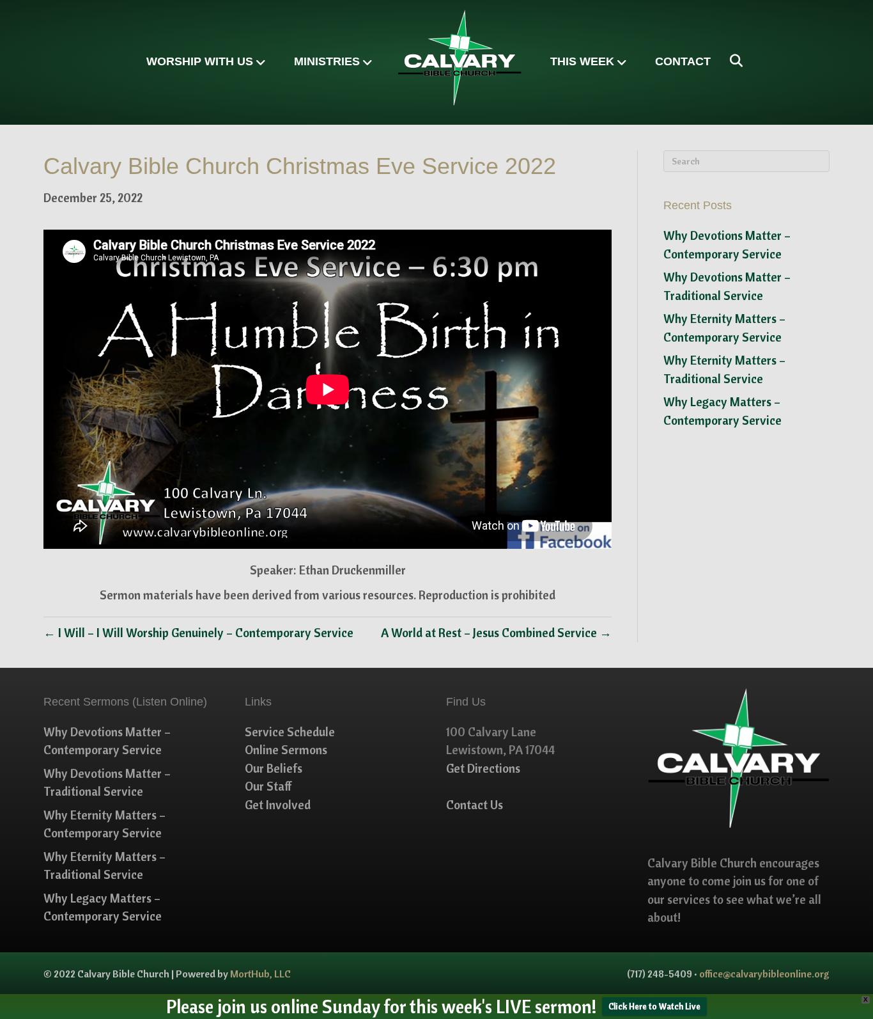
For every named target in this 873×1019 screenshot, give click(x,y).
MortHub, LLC (260, 973)
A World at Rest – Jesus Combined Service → (496, 632)
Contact (683, 61)
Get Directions (483, 768)
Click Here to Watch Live (654, 1006)
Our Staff (268, 786)
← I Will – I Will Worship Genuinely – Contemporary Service (198, 632)
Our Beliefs (273, 768)
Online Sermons (286, 749)
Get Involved (278, 804)
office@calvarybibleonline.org (764, 973)
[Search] (731, 60)
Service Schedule (290, 731)
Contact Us (474, 804)
